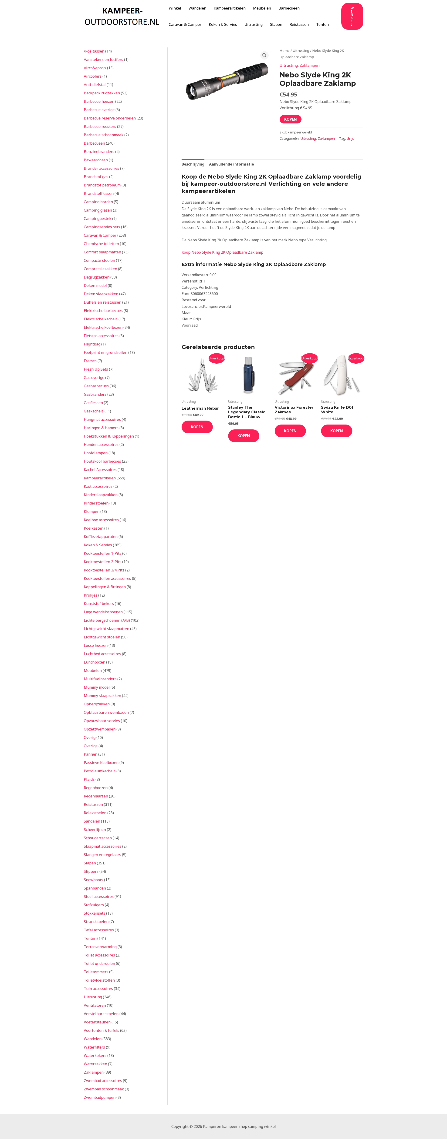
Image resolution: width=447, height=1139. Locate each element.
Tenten (322, 24)
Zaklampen (309, 65)
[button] (352, 16)
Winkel (175, 8)
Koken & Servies (223, 24)
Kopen (290, 119)
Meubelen (262, 8)
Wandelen (197, 8)
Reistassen (299, 24)
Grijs (350, 138)
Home (285, 50)
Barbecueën (289, 8)
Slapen (276, 24)
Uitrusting (253, 24)
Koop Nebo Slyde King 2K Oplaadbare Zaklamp (222, 252)
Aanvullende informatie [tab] (231, 164)
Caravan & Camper (185, 24)
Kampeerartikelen (230, 8)
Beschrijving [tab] (193, 164)
